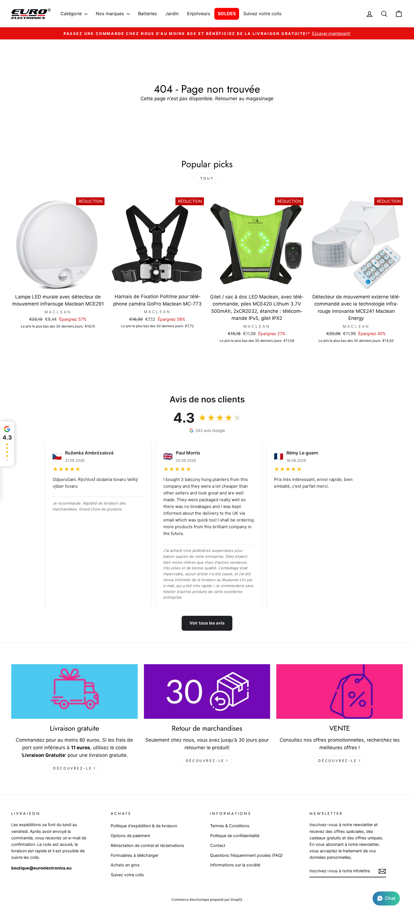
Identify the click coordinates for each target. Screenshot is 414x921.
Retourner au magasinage (244, 98)
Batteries (147, 13)
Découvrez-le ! (74, 768)
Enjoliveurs (198, 13)
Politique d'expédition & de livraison (144, 825)
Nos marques (110, 13)
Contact (217, 845)
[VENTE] (339, 691)
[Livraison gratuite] (74, 691)
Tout (207, 178)
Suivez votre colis (262, 13)
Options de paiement (130, 835)
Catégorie (72, 13)
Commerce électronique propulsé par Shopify (207, 899)
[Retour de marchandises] (207, 691)
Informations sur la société (235, 864)
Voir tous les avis (207, 623)
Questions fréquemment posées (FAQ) (246, 855)
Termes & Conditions (230, 825)
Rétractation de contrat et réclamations (147, 845)
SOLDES (227, 13)
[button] (386, 898)
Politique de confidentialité (234, 835)
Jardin (172, 13)
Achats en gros (125, 864)
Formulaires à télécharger (134, 855)
